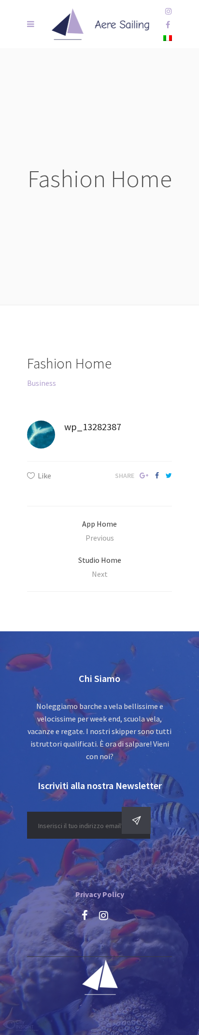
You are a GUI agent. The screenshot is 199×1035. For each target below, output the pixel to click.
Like (44, 475)
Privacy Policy (99, 894)
